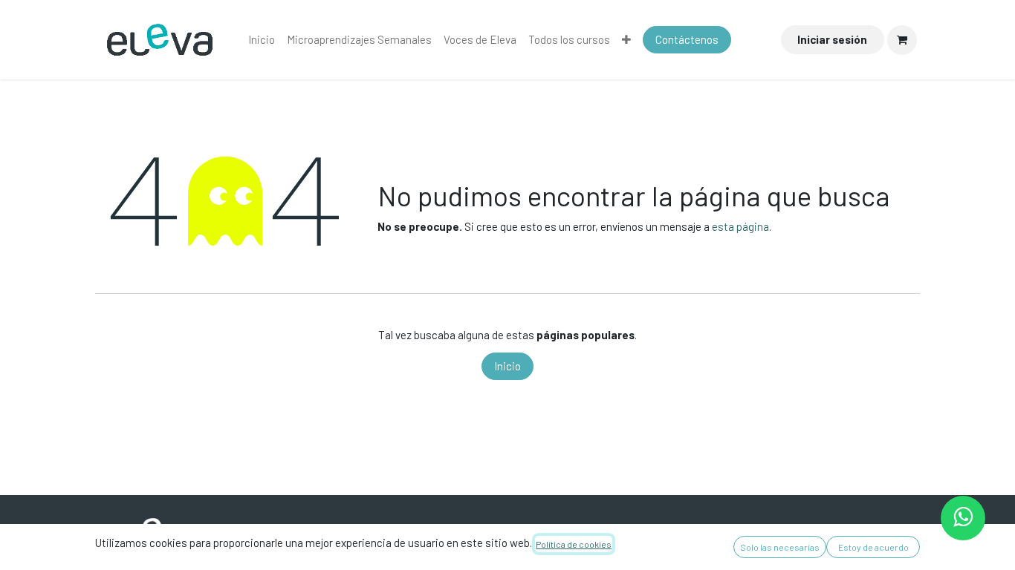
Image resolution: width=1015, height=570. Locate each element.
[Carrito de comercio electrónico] (902, 40)
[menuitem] (261, 39)
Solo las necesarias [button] (780, 547)
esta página (740, 226)
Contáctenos (687, 39)
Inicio (507, 366)
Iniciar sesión (832, 39)
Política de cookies (574, 544)
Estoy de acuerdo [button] (873, 547)
